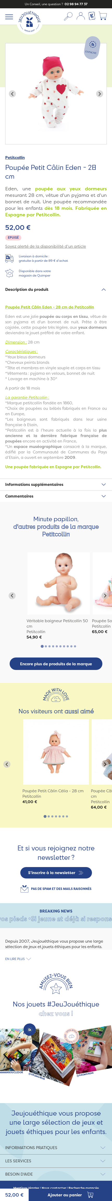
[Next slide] (99, 93)
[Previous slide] (12, 93)
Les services (18, 1161)
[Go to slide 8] (68, 646)
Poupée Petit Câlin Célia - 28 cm (53, 791)
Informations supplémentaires (34, 484)
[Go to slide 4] (53, 646)
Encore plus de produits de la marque (56, 664)
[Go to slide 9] (71, 646)
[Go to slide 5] (57, 646)
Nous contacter (54, 1188)
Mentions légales (26, 1188)
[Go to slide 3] (49, 646)
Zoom (10, 46)
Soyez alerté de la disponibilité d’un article (45, 246)
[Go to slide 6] (60, 646)
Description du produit (26, 289)
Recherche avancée (84, 1188)
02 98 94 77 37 (76, 4)
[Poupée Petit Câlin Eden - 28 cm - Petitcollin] (58, 583)
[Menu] (8, 16)
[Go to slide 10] (75, 646)
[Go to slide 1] (42, 646)
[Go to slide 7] (64, 646)
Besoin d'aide (19, 1174)
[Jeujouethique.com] (29, 33)
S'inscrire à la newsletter (51, 872)
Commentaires (19, 496)
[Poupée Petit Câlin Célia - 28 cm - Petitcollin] (56, 752)
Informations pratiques (31, 1147)
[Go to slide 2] (46, 646)
